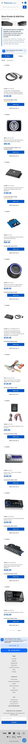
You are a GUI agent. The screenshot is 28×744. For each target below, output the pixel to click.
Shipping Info (14, 663)
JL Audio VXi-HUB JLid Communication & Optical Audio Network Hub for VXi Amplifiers (13, 189)
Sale (14, 688)
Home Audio (14, 679)
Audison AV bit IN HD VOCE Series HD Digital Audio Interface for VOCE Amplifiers (13, 566)
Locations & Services (14, 667)
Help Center (14, 665)
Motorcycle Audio (14, 685)
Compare (20, 56)
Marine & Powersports (14, 681)
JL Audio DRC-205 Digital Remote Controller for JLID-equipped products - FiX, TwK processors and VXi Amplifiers (13, 92)
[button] (7, 56)
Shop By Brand (14, 690)
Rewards (14, 661)
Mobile (14, 683)
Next (19, 630)
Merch (14, 692)
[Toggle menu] (2, 3)
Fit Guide (14, 658)
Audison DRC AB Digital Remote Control (13, 612)
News (14, 669)
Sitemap (14, 671)
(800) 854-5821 (7, 642)
